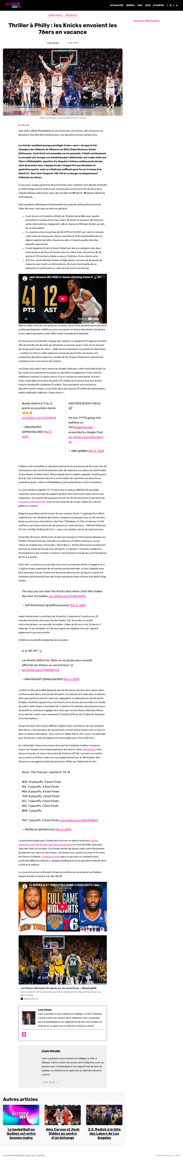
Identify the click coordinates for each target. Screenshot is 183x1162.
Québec (130, 5)
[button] (167, 5)
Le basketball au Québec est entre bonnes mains (21, 1133)
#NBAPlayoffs (83, 427)
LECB (147, 5)
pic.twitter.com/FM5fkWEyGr (41, 670)
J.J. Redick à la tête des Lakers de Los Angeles (104, 1133)
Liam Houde (53, 43)
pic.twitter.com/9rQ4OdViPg (67, 596)
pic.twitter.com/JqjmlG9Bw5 (79, 820)
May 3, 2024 (96, 450)
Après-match (55, 15)
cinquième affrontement (31, 501)
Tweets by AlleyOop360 (146, 20)
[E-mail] (24, 1035)
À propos (158, 5)
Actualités (116, 5)
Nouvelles (71, 15)
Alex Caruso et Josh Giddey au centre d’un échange (63, 1133)
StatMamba (89, 749)
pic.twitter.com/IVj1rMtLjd (39, 417)
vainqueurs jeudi (50, 856)
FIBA (139, 5)
